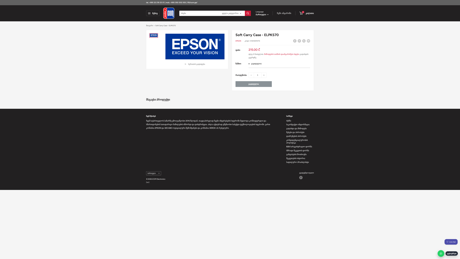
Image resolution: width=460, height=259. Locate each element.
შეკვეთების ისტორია (295, 158)
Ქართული (151, 173)
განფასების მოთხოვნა (296, 154)
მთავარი (149, 26)
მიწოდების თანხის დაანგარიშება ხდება (281, 54)
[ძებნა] (248, 13)
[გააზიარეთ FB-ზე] (294, 41)
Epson (238, 41)
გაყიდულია (253, 84)
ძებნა (288, 121)
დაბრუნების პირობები (296, 136)
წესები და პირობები (295, 132)
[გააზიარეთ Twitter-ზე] (304, 41)
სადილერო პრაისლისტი (297, 162)
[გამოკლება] (251, 75)
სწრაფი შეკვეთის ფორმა (297, 150)
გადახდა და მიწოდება (296, 128)
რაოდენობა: (241, 75)
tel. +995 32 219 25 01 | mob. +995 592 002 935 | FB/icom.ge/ (171, 2)
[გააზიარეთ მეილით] (308, 41)
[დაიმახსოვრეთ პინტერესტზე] (299, 41)
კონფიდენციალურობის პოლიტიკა (297, 141)
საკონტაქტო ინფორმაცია (298, 124)
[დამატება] (263, 75)
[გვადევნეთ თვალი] (301, 177)
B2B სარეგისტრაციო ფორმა (299, 146)
